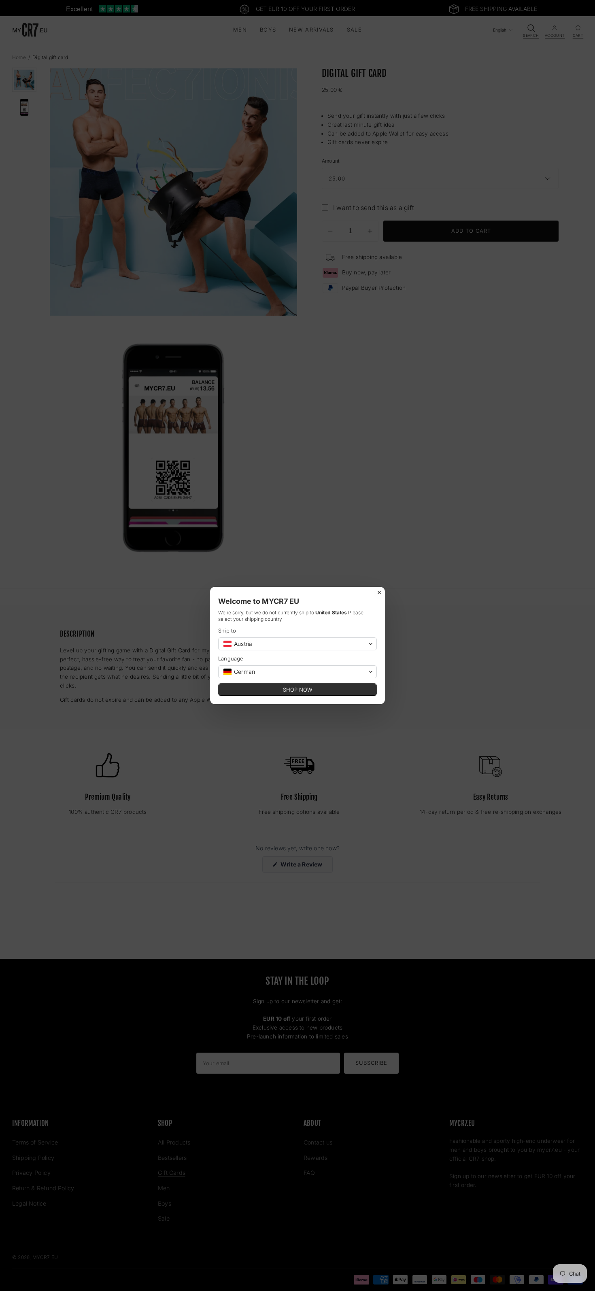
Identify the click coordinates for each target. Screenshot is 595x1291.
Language (231, 658)
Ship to (227, 630)
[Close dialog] (379, 592)
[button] (297, 643)
